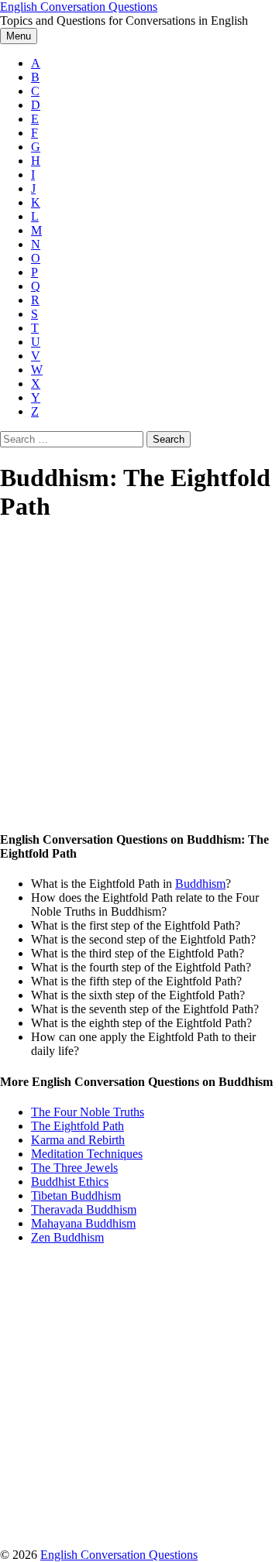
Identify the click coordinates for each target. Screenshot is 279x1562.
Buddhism (200, 883)
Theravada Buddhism (83, 1209)
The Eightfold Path (77, 1125)
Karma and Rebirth (78, 1139)
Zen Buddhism (67, 1237)
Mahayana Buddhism (83, 1223)
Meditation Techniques (87, 1153)
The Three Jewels (74, 1167)
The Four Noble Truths (87, 1111)
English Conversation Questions (78, 6)
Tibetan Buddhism (76, 1195)
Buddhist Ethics (69, 1181)
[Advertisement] (139, 677)
